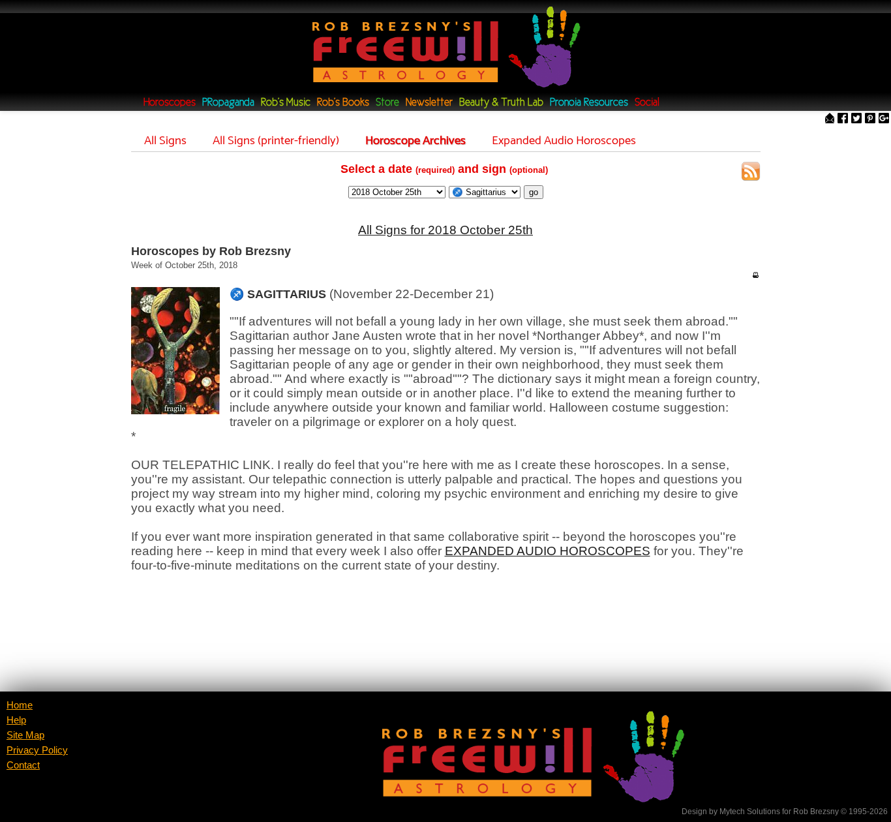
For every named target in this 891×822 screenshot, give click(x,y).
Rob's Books (343, 103)
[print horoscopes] (755, 274)
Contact (23, 765)
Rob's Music (285, 103)
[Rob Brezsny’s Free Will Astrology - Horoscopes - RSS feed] (751, 173)
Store (387, 103)
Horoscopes (169, 103)
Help (16, 720)
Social (647, 103)
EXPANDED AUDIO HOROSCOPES (547, 551)
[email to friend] (829, 119)
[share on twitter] (856, 119)
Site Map (25, 735)
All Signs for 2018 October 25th (445, 230)
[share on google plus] (884, 119)
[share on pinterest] (870, 119)
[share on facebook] (843, 119)
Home (20, 705)
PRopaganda (228, 103)
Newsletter (429, 103)
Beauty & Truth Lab (501, 103)
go (533, 192)
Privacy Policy (37, 750)
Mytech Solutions (749, 811)
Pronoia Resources (589, 103)
